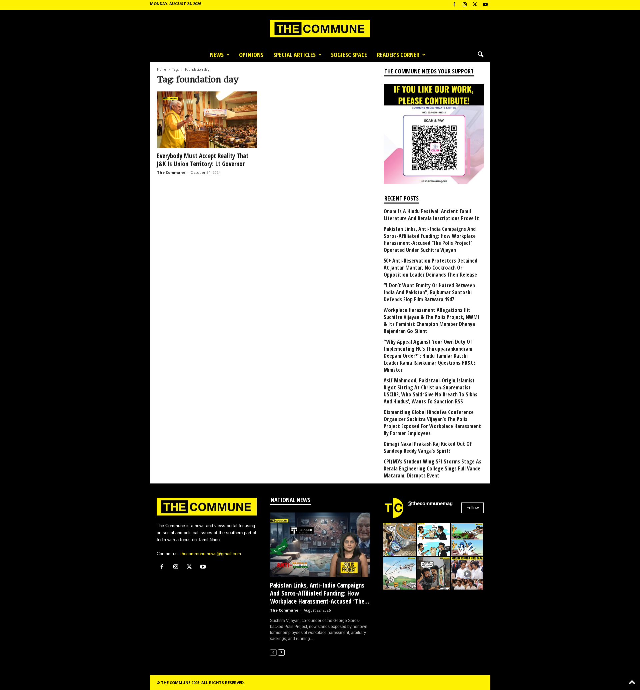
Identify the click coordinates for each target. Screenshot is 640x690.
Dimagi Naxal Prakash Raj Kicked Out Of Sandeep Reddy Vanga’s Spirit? (428, 447)
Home (161, 69)
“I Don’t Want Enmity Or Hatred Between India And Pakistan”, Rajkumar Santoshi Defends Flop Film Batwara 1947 (429, 292)
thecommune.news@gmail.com (210, 553)
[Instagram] (465, 5)
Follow (472, 507)
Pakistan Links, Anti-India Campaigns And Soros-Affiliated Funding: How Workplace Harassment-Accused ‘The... (319, 593)
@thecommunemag (430, 503)
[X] (475, 5)
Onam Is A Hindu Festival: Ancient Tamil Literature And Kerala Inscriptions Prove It (431, 215)
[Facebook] (454, 5)
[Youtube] (485, 5)
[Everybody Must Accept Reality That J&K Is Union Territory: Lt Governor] (207, 119)
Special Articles (294, 55)
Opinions (251, 55)
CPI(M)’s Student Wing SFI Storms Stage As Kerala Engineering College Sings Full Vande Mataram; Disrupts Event (432, 468)
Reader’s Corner (398, 55)
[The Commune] (320, 28)
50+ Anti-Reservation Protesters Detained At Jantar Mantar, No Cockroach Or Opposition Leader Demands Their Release (430, 267)
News (217, 55)
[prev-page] (273, 652)
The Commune (171, 172)
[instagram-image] (399, 539)
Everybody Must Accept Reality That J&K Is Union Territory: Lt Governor (202, 159)
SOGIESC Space (349, 55)
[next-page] (281, 652)
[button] (480, 54)
